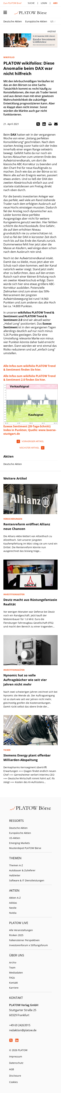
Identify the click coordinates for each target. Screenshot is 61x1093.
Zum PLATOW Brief (12, 3)
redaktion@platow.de (22, 1030)
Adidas (13, 902)
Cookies (13, 1082)
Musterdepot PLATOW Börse (25, 848)
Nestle (12, 907)
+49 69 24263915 (19, 1025)
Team (12, 967)
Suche (31, 3)
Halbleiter (14, 875)
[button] (38, 124)
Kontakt (13, 982)
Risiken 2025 (16, 935)
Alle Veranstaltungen (21, 930)
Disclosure (15, 1075)
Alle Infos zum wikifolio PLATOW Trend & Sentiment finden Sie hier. (29, 367)
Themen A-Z (16, 865)
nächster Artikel (29, 447)
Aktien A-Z (15, 897)
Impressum (15, 1056)
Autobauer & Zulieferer (22, 870)
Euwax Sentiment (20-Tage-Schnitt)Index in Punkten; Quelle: (26, 428)
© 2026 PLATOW (18, 1050)
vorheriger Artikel (33, 441)
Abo (55, 3)
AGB (11, 1069)
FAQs (12, 977)
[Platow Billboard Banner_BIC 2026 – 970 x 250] (30, 40)
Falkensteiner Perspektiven (24, 940)
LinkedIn (16, 1040)
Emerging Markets (19, 843)
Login (44, 3)
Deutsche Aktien (12, 21)
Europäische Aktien (36, 21)
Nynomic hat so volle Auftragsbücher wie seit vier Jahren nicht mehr (25, 679)
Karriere (13, 987)
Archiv (12, 962)
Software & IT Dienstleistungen (26, 880)
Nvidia (12, 912)
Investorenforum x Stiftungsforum (28, 945)
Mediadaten (16, 972)
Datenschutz (16, 1062)
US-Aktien (14, 838)
